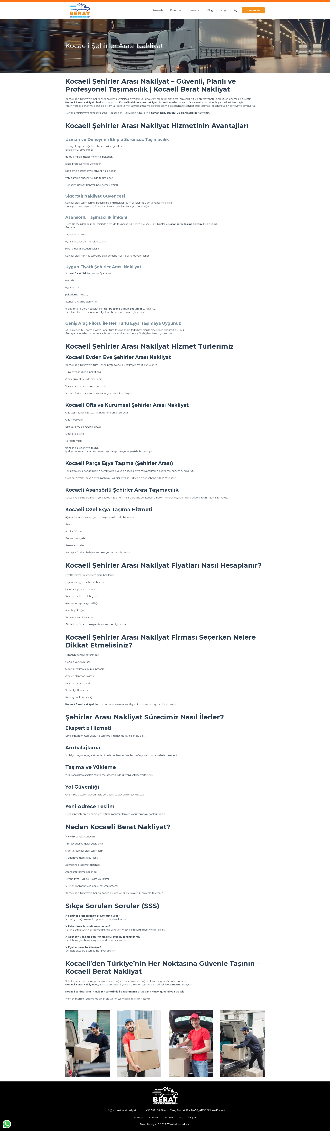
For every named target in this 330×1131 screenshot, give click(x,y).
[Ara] (235, 10)
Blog (181, 1117)
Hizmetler (168, 1117)
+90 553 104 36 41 (156, 1110)
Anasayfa (139, 1117)
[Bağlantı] (79, 10)
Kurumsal (153, 1117)
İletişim (192, 1117)
